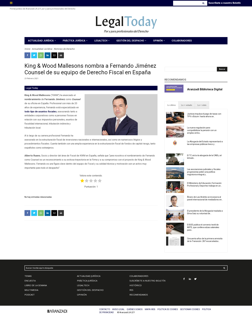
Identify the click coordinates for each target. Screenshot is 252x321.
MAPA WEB (150, 309)
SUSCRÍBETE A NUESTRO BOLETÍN (147, 280)
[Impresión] (61, 55)
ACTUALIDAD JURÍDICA (88, 275)
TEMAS (28, 275)
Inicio (27, 49)
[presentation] (171, 105)
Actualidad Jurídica (42, 49)
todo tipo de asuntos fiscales (40, 111)
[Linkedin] (47, 55)
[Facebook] (27, 55)
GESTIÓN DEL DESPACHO (90, 289)
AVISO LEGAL (118, 309)
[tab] (171, 105)
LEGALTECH (83, 285)
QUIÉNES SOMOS (135, 309)
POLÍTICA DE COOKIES (168, 309)
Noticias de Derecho (64, 49)
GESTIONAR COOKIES (190, 309)
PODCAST (29, 294)
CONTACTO (104, 309)
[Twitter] (34, 55)
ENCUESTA (30, 280)
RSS (131, 289)
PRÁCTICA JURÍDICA (87, 280)
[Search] (203, 3)
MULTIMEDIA (31, 289)
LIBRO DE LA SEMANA (35, 285)
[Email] (54, 55)
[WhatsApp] (41, 55)
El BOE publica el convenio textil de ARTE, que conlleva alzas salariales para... (203, 227)
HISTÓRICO (136, 285)
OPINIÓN (82, 294)
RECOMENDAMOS (139, 294)
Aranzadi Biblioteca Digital (204, 89)
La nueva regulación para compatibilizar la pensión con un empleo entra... (202, 130)
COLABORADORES (139, 275)
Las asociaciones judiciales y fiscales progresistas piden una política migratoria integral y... (203, 172)
